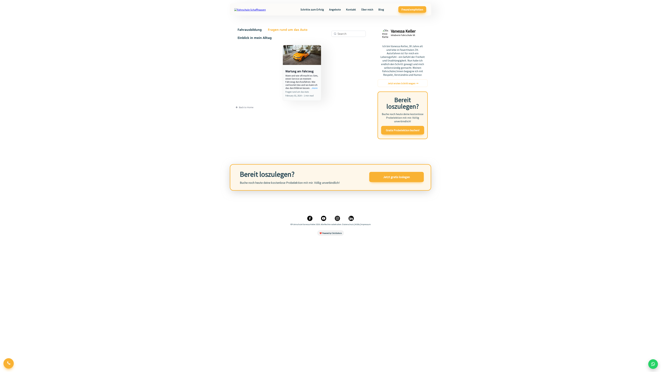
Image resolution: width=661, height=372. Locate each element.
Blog (381, 9)
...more (314, 88)
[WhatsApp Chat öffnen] (653, 364)
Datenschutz (348, 224)
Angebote (335, 9)
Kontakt (351, 9)
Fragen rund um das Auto (287, 30)
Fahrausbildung (250, 30)
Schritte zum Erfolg (312, 9)
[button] (302, 73)
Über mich (367, 9)
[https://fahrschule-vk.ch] (250, 9)
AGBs (357, 224)
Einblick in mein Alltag (255, 38)
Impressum (366, 224)
